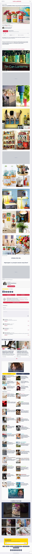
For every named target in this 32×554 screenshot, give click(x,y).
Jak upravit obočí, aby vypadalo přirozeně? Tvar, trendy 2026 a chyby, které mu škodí (25, 420)
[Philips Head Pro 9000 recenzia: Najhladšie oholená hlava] (23, 523)
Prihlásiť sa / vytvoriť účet (16, 302)
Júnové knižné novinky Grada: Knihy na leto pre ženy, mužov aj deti (24, 484)
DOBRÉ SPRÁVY (9, 433)
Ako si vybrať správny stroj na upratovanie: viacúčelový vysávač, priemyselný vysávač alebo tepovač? (25, 452)
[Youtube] (13, 550)
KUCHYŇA (8, 473)
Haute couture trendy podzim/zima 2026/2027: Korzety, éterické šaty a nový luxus (11, 419)
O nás (4, 546)
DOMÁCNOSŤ (9, 449)
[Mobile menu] (30, 1)
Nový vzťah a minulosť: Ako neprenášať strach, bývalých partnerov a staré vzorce (11, 411)
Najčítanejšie (9, 373)
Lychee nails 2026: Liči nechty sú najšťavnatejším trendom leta (25, 382)
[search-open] (3, 1)
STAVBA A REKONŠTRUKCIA (11, 457)
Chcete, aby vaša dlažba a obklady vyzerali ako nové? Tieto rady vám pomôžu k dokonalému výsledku (11, 451)
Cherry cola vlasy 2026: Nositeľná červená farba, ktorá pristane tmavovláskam (25, 387)
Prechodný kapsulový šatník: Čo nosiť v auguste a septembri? (11, 376)
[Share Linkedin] (10, 292)
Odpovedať (5, 325)
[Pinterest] (17, 550)
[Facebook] (15, 550)
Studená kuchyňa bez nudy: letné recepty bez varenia (25, 476)
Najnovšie (23, 373)
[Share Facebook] (3, 292)
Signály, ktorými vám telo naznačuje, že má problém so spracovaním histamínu (25, 403)
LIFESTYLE (5, 4)
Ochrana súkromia (26, 546)
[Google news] (19, 550)
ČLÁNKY (8, 425)
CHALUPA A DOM (9, 465)
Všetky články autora (11, 286)
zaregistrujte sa (22, 299)
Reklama (12, 546)
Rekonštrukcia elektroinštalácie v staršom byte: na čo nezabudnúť (11, 459)
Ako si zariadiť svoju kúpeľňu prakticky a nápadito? (16, 49)
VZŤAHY (8, 409)
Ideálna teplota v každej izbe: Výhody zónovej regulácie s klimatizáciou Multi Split (25, 468)
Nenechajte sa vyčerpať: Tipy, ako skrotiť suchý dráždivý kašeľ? (11, 427)
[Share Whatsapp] (5, 292)
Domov (3, 4)
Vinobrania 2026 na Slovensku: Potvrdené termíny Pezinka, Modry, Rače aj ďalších (24, 377)
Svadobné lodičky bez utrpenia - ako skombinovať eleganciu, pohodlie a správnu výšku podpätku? (11, 395)
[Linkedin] (21, 550)
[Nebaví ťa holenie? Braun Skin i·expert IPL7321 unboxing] (9, 531)
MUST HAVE (22, 393)
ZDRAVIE (8, 401)
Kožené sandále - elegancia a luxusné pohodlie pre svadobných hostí (25, 395)
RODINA (22, 409)
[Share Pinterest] (8, 292)
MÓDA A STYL (9, 417)
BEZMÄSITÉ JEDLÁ (23, 474)
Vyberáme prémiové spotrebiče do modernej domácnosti (10, 475)
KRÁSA (22, 417)
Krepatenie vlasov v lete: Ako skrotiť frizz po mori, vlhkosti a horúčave (11, 387)
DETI (8, 441)
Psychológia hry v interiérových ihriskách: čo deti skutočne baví (11, 443)
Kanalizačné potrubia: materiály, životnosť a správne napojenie (10, 467)
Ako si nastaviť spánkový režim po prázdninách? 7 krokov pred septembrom (25, 411)
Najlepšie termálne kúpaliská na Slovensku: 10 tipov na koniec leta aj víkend (11, 382)
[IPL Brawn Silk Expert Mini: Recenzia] (23, 531)
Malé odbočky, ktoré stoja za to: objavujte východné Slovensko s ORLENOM (11, 435)
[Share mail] (12, 292)
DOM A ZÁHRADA (23, 442)
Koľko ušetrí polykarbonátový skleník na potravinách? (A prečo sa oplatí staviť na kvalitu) (25, 444)
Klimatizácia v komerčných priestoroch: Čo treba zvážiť (25, 459)
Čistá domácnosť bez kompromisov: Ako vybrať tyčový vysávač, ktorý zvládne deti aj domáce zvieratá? (11, 484)
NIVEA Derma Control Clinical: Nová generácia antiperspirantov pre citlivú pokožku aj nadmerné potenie (25, 437)
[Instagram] (11, 550)
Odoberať (25, 543)
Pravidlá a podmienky (18, 546)
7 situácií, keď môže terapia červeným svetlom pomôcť (11, 402)
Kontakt (7, 546)
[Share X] (7, 292)
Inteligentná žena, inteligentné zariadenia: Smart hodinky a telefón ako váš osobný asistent (25, 428)
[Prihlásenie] (2, 1)
